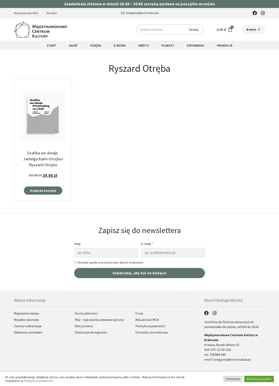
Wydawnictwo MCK (26, 13)
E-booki (120, 45)
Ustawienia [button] (233, 378)
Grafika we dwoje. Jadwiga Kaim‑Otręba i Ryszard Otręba (43, 158)
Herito (143, 45)
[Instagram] (263, 13)
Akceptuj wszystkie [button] (259, 378)
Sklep (73, 45)
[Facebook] (255, 13)
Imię (77, 244)
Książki (95, 45)
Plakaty (168, 45)
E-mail (146, 244)
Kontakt (52, 13)
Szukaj (193, 29)
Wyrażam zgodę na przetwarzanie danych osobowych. (111, 262)
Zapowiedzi (195, 45)
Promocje (224, 45)
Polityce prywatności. (39, 381)
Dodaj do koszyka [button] (43, 191)
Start (51, 45)
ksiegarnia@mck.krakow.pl (232, 359)
